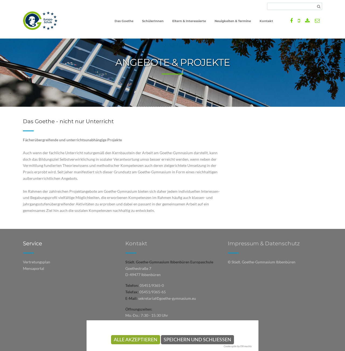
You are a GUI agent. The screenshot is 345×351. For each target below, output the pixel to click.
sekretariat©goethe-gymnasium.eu (167, 298)
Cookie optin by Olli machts (238, 346)
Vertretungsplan (36, 262)
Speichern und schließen (197, 339)
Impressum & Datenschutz (264, 243)
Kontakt (136, 243)
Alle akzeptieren (135, 339)
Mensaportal (33, 268)
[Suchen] (318, 6)
